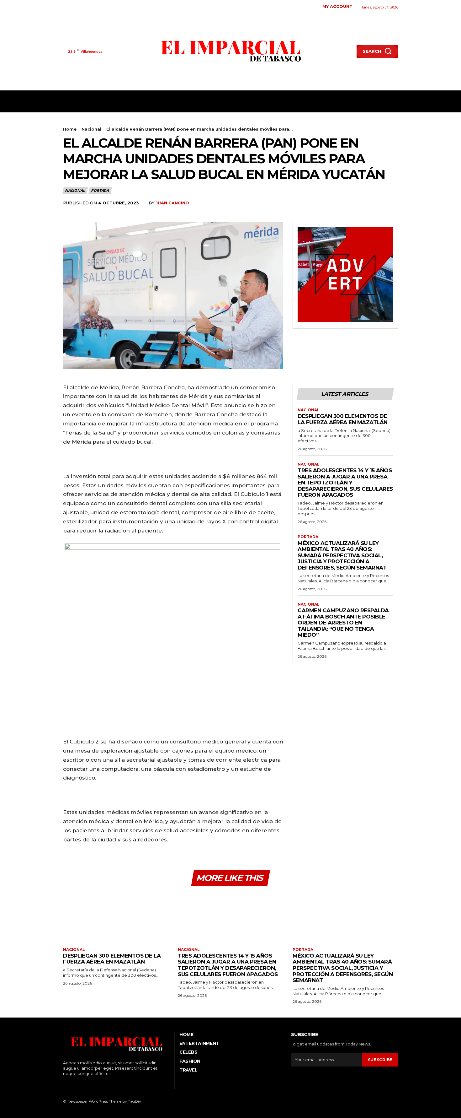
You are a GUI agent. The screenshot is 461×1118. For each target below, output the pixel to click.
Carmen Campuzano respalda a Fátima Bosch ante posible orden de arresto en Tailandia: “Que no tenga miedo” (343, 622)
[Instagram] (73, 6)
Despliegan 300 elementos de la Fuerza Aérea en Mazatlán (343, 419)
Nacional (91, 129)
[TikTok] (83, 6)
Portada (100, 190)
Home (70, 129)
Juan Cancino (172, 202)
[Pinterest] (377, 203)
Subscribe (380, 1059)
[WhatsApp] (391, 203)
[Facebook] (64, 6)
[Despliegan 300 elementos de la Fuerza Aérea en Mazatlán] (115, 917)
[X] (92, 6)
